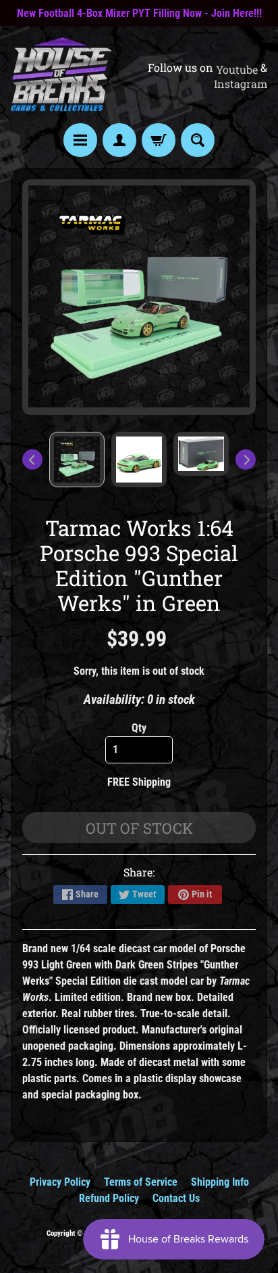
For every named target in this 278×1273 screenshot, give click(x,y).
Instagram (240, 84)
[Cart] (158, 140)
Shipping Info (220, 1182)
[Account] (119, 140)
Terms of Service (140, 1182)
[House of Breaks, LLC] (61, 74)
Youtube (237, 69)
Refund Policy (109, 1198)
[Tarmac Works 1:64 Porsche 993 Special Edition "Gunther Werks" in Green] (77, 459)
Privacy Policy (60, 1182)
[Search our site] (198, 140)
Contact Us (176, 1198)
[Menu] (80, 140)
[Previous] (32, 459)
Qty (139, 727)
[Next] (245, 459)
